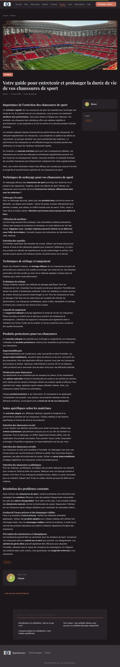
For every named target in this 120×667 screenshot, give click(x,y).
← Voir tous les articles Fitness (16, 593)
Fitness (63, 4)
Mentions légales (35, 653)
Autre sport (35, 4)
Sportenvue (18, 652)
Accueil (18, 4)
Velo (89, 4)
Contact (48, 653)
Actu (26, 4)
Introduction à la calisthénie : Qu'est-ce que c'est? (36, 624)
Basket (45, 4)
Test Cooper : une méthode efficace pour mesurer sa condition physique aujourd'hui (80, 624)
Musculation (79, 4)
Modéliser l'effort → (106, 4)
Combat (54, 4)
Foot (70, 4)
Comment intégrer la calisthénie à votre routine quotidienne (34, 632)
